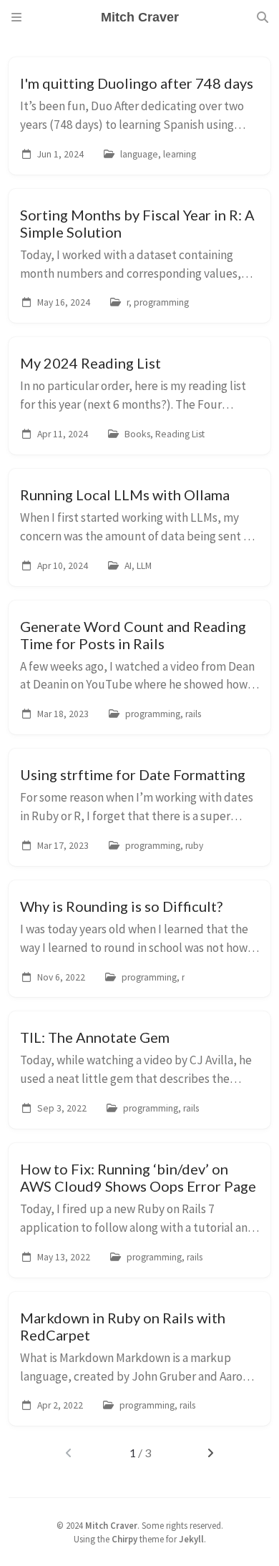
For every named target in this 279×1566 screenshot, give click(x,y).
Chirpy (124, 1539)
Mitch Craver (111, 1525)
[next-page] (210, 1453)
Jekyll (191, 1539)
